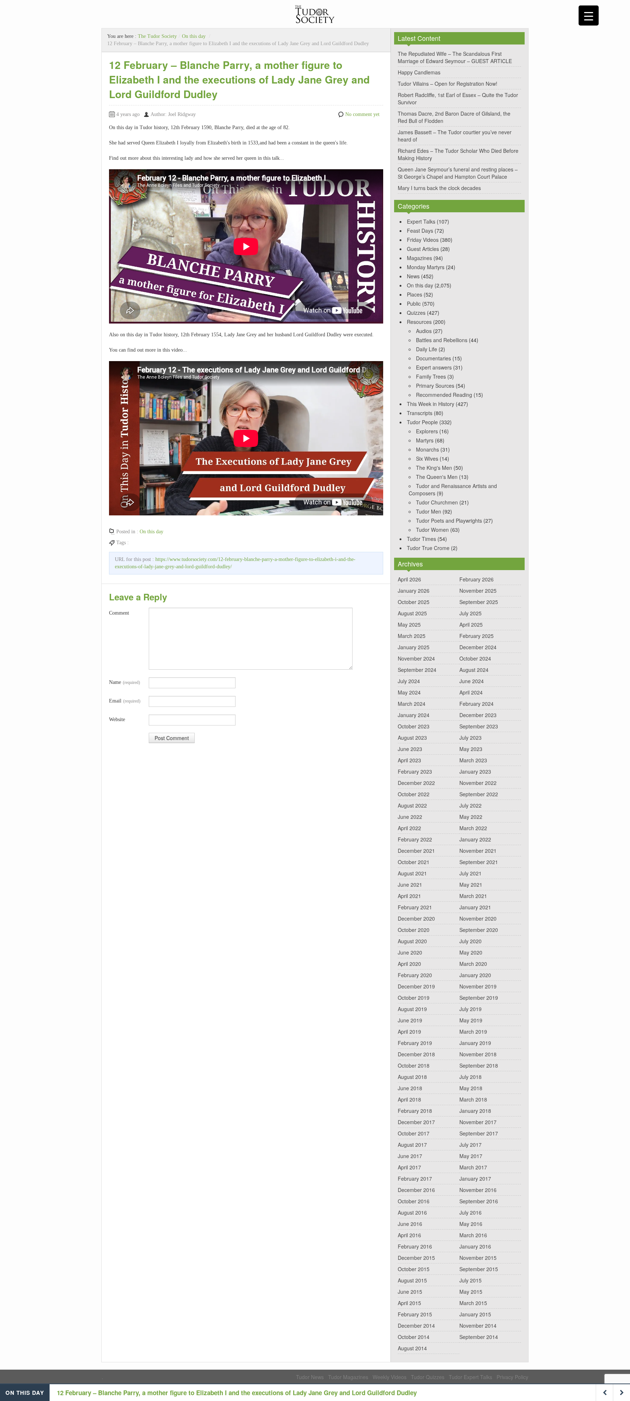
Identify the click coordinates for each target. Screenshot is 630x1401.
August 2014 (412, 1348)
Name (124, 682)
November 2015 (478, 1257)
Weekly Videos (390, 1377)
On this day (194, 36)
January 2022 (475, 839)
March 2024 (411, 703)
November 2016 (478, 1189)
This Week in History (430, 403)
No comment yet (362, 114)
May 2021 (470, 884)
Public (414, 303)
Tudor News (310, 1377)
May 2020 (470, 952)
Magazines (419, 258)
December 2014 (416, 1325)
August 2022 (412, 805)
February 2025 (476, 635)
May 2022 (470, 816)
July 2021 (470, 873)
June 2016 (410, 1223)
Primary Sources (435, 385)
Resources (419, 321)
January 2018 (475, 1110)
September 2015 (478, 1269)
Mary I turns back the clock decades (439, 187)
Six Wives (427, 458)
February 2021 (415, 907)
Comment (119, 613)
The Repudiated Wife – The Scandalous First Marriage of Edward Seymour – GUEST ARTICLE (455, 57)
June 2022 (410, 816)
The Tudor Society (157, 36)
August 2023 (412, 737)
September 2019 (478, 997)
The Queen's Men (437, 476)
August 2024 (474, 669)
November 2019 (478, 986)
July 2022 (470, 805)
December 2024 (478, 647)
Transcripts (419, 413)
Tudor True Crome (428, 548)
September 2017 (478, 1133)
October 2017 (413, 1133)
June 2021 (410, 884)
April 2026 (409, 579)
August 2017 (412, 1144)
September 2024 (417, 669)
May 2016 (470, 1223)
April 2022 (409, 828)
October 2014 (413, 1336)
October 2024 (475, 658)
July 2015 (470, 1280)
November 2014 (478, 1325)
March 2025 (411, 635)
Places (414, 294)
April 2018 (409, 1099)
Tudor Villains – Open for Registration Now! (447, 83)
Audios (424, 330)
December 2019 (416, 986)
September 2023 (478, 726)
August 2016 (412, 1212)
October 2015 (413, 1269)
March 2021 (473, 895)
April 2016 (409, 1235)
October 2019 (413, 997)
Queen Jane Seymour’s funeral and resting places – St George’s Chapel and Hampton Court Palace (458, 173)
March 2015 (473, 1303)
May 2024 (409, 692)
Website (117, 719)
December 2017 (416, 1122)
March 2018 (473, 1099)
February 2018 (415, 1110)
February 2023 (415, 771)
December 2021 (416, 850)
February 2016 (415, 1246)
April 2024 (471, 692)
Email (124, 701)
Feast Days (420, 230)
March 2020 (473, 963)
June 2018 (410, 1088)
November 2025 (478, 590)
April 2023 (409, 760)
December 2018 (416, 1054)
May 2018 (470, 1088)
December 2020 (416, 918)
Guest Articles (423, 248)
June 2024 (471, 681)
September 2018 (478, 1065)
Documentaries (433, 358)
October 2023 (413, 726)
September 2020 (478, 929)
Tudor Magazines (348, 1377)
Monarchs (427, 449)
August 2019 (412, 1009)
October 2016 (413, 1201)
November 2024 (416, 658)
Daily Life (426, 349)
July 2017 (470, 1144)
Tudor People (422, 422)
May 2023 (470, 748)
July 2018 (470, 1076)
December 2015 (416, 1257)
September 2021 (478, 862)
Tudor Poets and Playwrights (449, 520)
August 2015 (412, 1280)
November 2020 (478, 918)
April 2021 (409, 895)
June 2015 (410, 1291)
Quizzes (416, 312)
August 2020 (412, 941)
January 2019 (475, 1042)
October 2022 (413, 794)
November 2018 (478, 1054)
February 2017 (415, 1178)
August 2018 (412, 1076)
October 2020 (413, 929)
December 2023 (478, 715)
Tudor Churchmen (437, 502)
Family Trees (431, 376)
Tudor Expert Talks (470, 1377)
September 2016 (478, 1201)
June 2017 (410, 1156)
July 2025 (470, 613)
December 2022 (416, 782)
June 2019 (410, 1020)
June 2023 (410, 748)
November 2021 (478, 850)
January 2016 (475, 1246)
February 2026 (476, 579)
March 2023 (473, 760)
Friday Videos (423, 239)
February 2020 (415, 975)
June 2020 (410, 952)
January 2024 (413, 715)
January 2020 (475, 975)
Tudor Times (421, 538)
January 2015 (475, 1314)
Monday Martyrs (425, 267)
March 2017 (473, 1167)
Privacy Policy (512, 1377)
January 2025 (413, 647)
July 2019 (470, 1009)
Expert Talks (421, 221)
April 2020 (409, 963)
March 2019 (473, 1031)
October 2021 (413, 862)
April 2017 (409, 1167)
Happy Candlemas (419, 72)
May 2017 (470, 1156)
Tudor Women (432, 529)
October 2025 (413, 601)
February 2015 (415, 1314)
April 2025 (471, 624)
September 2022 (478, 794)
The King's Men (434, 467)
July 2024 (409, 681)
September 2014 (478, 1336)
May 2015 (470, 1291)
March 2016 (473, 1235)
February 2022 (415, 839)
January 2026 (413, 590)
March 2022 (473, 828)
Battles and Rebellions (441, 340)
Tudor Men (428, 511)
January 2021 (475, 907)
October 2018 (413, 1065)
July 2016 (470, 1212)
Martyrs (424, 440)
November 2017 (478, 1122)
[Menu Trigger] (589, 15)
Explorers (427, 431)
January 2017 (475, 1178)
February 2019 (415, 1042)
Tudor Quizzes (427, 1377)
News (413, 276)
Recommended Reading (444, 394)
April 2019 (409, 1031)
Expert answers (434, 367)
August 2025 (412, 613)
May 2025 (409, 624)
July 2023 (470, 737)
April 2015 (409, 1303)
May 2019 (470, 1020)
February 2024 (476, 703)
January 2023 (475, 771)
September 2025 (478, 601)
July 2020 (470, 941)
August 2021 (412, 873)
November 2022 (478, 782)
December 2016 (416, 1189)
